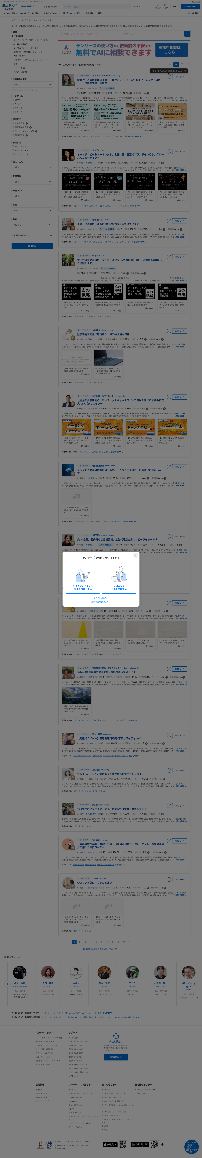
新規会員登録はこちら (101, 601)
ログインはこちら (101, 597)
